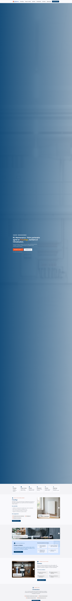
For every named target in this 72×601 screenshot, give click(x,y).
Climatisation (38, 1)
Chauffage (22, 1)
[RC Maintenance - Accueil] (16, 1)
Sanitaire (33, 1)
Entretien (44, 1)
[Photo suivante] (59, 508)
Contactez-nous (55, 1)
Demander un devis (17, 249)
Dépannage (49, 1)
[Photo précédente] (38, 508)
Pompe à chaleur (28, 1)
